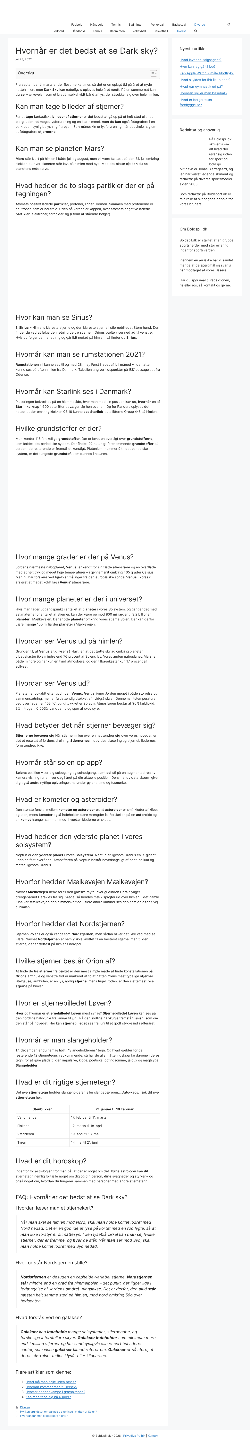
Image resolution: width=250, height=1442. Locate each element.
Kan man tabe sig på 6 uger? (48, 1397)
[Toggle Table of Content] (151, 73)
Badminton (136, 24)
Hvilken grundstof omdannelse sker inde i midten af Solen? (58, 1411)
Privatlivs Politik (134, 1435)
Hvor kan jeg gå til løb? (198, 66)
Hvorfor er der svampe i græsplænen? (55, 1392)
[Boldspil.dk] (34, 24)
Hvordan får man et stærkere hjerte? (44, 1415)
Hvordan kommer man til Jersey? (51, 1387)
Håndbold (97, 24)
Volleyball (157, 24)
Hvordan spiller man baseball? (203, 93)
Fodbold (76, 24)
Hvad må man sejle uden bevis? (51, 1382)
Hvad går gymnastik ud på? (201, 86)
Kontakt (153, 1435)
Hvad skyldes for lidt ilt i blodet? (205, 80)
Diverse (199, 24)
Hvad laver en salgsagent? (200, 60)
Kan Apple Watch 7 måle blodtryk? (207, 73)
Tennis (116, 24)
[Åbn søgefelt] (229, 25)
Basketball (179, 24)
